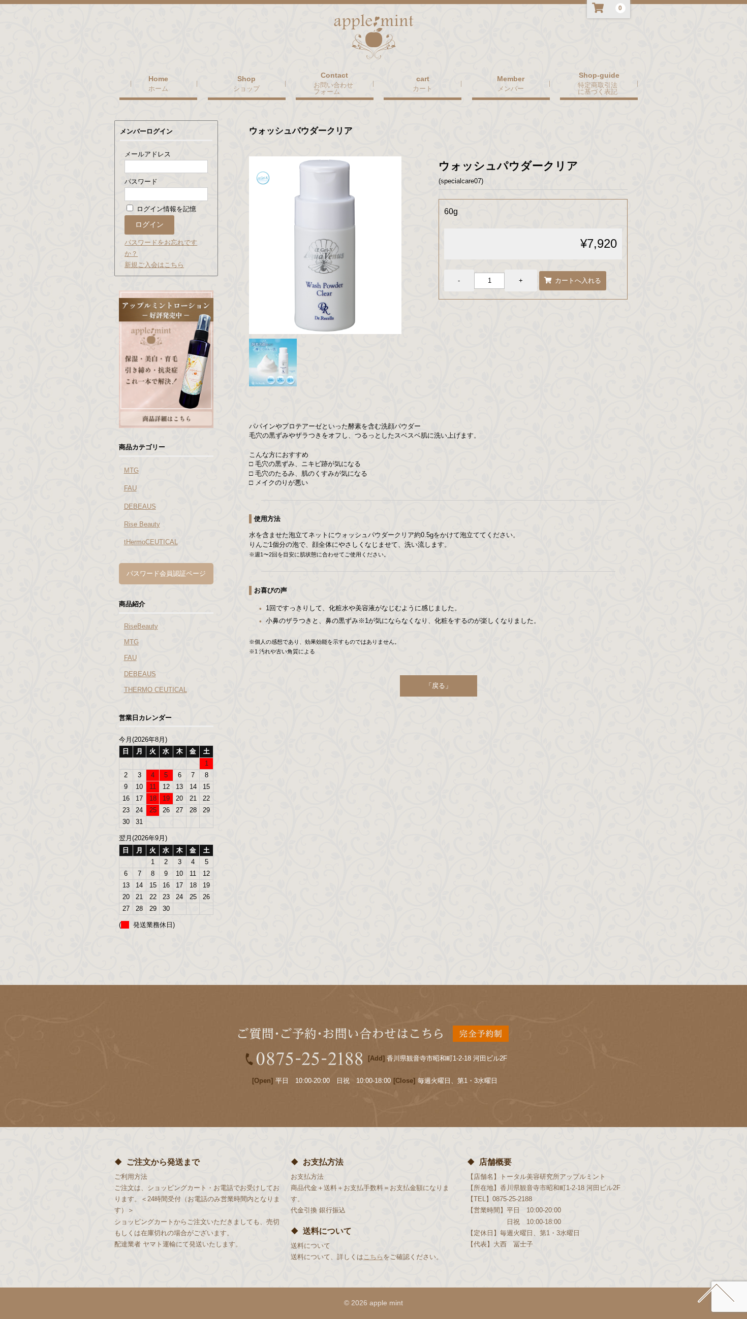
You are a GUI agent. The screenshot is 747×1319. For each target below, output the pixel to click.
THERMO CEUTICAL (155, 690)
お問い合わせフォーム (333, 88)
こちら (373, 1257)
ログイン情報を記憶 (165, 209)
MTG (131, 470)
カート (422, 88)
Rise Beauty (142, 524)
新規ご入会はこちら (154, 265)
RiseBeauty (141, 626)
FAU (130, 488)
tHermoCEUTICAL (151, 542)
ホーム (158, 88)
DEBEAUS (140, 506)
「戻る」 (438, 685)
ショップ (246, 88)
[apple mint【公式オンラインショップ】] (374, 49)
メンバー (510, 88)
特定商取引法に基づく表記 (597, 88)
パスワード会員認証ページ (166, 573)
